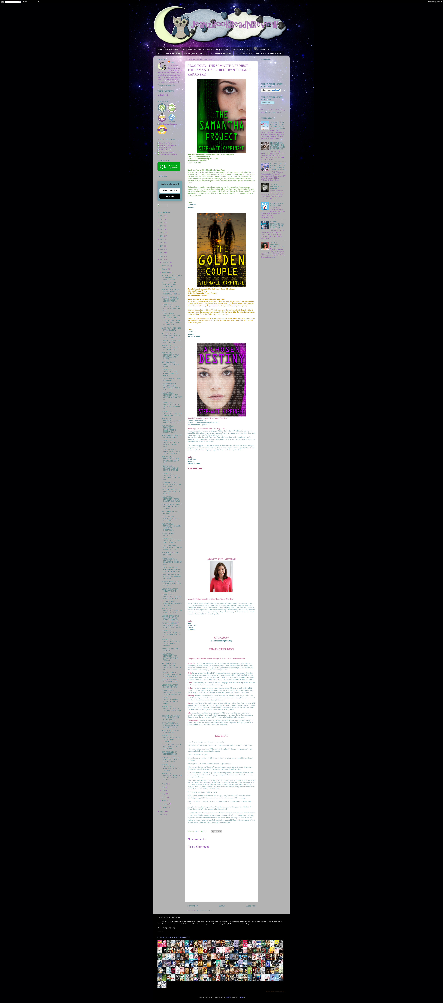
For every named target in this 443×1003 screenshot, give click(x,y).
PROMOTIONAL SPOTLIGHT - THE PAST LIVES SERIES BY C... (171, 596)
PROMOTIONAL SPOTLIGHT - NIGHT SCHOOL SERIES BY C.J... (170, 460)
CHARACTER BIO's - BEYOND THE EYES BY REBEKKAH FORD (171, 674)
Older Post (251, 905)
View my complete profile (166, 85)
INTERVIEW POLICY (241, 49)
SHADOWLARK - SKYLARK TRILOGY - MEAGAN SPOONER (171, 468)
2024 (162, 222)
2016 (162, 249)
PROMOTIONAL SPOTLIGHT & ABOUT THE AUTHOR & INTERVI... (171, 642)
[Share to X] (217, 831)
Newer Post (192, 905)
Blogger (242, 997)
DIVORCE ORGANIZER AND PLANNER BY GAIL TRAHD (172, 584)
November (165, 266)
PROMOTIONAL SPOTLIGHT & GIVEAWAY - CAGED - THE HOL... (171, 767)
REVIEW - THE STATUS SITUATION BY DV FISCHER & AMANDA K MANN (277, 167)
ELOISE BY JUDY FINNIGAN (168, 534)
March (164, 800)
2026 (162, 216)
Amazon (191, 206)
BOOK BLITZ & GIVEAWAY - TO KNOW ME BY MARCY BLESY (172, 277)
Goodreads (192, 204)
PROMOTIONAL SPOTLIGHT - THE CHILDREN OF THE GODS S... (170, 372)
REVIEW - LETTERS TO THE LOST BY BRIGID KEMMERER (277, 225)
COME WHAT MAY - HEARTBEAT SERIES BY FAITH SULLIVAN (172, 547)
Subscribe (169, 196)
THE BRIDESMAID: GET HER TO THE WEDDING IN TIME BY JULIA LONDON (277, 125)
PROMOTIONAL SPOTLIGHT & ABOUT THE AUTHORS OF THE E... (171, 633)
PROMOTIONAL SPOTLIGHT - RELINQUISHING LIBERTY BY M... (169, 429)
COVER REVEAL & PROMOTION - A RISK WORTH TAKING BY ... (171, 451)
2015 (162, 253)
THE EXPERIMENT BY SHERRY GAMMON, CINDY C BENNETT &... (171, 625)
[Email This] (212, 831)
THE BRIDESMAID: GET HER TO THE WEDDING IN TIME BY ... (171, 576)
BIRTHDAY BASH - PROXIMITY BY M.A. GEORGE (170, 364)
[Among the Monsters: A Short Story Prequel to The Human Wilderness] (282, 974)
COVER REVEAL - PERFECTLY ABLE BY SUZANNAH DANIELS (171, 315)
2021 (162, 232)
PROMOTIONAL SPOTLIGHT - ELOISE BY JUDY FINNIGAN (172, 540)
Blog (189, 623)
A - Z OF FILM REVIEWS (221, 53)
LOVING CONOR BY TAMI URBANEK (171, 379)
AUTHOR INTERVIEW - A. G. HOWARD (277, 186)
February (165, 804)
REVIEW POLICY (262, 49)
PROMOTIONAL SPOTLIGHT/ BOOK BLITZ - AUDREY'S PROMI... (170, 700)
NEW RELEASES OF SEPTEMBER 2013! (169, 753)
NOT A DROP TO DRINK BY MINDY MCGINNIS (172, 436)
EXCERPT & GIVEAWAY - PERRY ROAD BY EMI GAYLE (171, 492)
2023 (162, 226)
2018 (162, 242)
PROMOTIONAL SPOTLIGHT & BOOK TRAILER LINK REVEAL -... (172, 710)
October (165, 269)
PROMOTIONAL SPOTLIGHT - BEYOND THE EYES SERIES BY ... (172, 692)
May (163, 794)
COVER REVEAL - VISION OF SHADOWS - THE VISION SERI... (171, 747)
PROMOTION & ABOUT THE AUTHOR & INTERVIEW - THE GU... (171, 292)
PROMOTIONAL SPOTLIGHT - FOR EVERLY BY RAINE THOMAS (170, 657)
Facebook (191, 629)
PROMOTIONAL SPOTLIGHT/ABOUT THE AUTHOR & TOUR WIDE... (172, 777)
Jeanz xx (173, 62)
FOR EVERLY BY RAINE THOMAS (171, 650)
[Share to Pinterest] (221, 831)
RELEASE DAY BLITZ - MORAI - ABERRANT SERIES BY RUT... (170, 299)
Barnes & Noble (194, 463)
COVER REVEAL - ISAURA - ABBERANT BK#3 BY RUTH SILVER (172, 323)
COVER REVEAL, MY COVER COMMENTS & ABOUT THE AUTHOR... (171, 569)
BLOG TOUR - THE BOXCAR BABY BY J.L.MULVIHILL (170, 284)
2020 (162, 236)
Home (222, 905)
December (165, 262)
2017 (162, 246)
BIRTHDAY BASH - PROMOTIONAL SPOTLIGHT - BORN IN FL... (171, 666)
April (164, 797)
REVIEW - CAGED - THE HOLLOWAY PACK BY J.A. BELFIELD (171, 759)
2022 (162, 229)
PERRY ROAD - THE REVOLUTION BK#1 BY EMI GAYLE (171, 484)
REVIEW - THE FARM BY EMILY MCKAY (171, 341)
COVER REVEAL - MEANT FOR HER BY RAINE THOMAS (172, 506)
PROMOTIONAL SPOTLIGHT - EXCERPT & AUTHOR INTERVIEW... (171, 527)
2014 (162, 256)
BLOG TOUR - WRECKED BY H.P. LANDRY (171, 329)
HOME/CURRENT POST (168, 49)
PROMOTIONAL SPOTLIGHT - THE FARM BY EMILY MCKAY (172, 348)
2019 (162, 239)
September (165, 272)
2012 (162, 811)
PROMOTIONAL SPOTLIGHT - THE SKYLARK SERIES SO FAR (171, 476)
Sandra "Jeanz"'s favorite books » (276, 992)
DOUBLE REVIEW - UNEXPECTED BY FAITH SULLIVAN (172, 603)
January (165, 807)
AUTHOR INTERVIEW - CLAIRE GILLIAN (277, 244)
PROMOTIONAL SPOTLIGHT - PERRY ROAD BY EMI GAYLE (171, 499)
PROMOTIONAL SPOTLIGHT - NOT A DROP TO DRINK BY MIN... (170, 443)
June (163, 790)
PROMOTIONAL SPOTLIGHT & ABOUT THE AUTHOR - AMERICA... (171, 738)
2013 (162, 259)
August (164, 784)
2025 (162, 219)
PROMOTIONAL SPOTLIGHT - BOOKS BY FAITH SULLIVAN (172, 611)
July (163, 787)
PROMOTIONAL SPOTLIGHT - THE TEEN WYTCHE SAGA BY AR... (172, 413)
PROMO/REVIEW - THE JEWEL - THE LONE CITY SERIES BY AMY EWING (277, 146)
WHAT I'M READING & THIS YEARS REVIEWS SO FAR (205, 49)
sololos (228, 997)
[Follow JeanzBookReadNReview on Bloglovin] (271, 91)
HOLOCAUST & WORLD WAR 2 (269, 53)
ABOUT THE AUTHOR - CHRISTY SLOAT (170, 590)
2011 (162, 815)
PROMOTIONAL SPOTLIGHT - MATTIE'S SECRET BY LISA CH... (171, 421)
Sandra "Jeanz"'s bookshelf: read (173, 937)
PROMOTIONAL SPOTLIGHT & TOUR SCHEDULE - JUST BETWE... (170, 356)
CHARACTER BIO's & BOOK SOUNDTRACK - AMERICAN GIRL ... (171, 725)
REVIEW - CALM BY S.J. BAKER (276, 204)
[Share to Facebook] (219, 831)
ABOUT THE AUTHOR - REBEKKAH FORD (170, 686)
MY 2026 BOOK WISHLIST (195, 53)
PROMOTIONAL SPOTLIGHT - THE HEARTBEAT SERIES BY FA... (172, 561)
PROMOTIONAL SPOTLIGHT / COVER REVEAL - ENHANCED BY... (171, 307)
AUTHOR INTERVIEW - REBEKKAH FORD (170, 681)
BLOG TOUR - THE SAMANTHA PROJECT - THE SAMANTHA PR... (171, 335)
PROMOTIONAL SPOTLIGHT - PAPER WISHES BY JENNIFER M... (171, 405)
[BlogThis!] (214, 831)
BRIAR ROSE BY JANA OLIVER (170, 512)
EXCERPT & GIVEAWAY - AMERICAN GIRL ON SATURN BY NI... (171, 718)
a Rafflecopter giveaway (221, 640)
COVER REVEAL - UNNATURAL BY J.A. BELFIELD (170, 519)
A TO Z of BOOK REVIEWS (169, 53)
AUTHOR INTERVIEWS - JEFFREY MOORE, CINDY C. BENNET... (171, 618)
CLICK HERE (270, 112)
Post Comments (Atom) (204, 911)
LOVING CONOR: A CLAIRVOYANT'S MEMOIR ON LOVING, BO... (171, 387)
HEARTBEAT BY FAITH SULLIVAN (170, 554)
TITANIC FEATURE (243, 53)
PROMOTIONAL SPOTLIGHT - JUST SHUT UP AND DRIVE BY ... (172, 396)
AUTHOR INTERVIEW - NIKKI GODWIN (170, 731)
